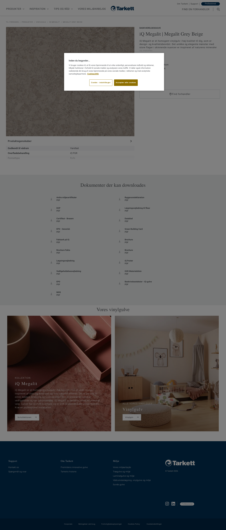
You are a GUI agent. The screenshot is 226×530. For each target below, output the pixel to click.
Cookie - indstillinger (101, 82)
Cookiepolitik (93, 74)
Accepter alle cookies (126, 82)
